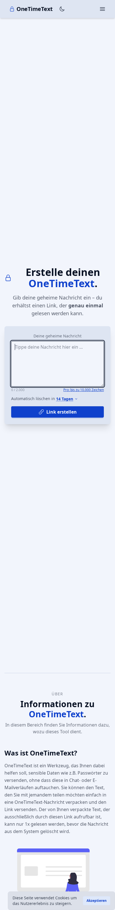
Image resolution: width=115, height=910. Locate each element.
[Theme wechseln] (62, 8)
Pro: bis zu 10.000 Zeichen (83, 390)
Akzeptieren (97, 900)
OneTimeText (34, 9)
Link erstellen (61, 412)
